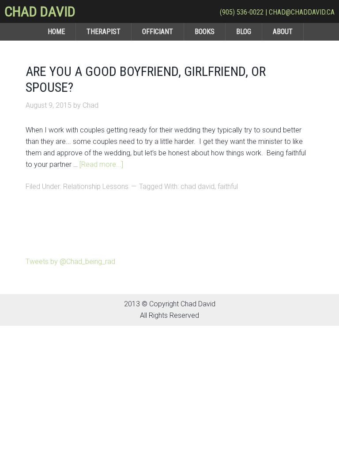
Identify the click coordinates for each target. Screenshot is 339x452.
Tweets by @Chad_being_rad (70, 261)
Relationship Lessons (95, 186)
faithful (228, 186)
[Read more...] (101, 164)
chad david (198, 186)
